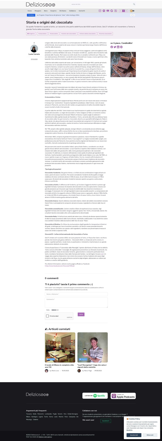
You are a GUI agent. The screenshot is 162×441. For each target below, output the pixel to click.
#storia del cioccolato (68, 33)
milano (28, 417)
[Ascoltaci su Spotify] (104, 11)
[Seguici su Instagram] (100, 11)
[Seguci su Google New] (112, 11)
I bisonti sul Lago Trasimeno (89, 365)
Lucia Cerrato (34, 54)
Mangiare (38, 11)
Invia (81, 314)
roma (51, 417)
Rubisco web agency (45, 437)
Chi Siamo (62, 11)
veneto (60, 414)
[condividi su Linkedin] (118, 47)
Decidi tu (129, 430)
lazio (56, 417)
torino (46, 417)
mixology (29, 419)
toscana (29, 414)
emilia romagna (73, 414)
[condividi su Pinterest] (121, 47)
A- (120, 10)
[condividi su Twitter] (115, 47)
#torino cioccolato (105, 33)
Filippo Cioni (88, 368)
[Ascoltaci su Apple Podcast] (123, 396)
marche (61, 417)
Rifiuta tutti (150, 435)
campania (72, 417)
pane (66, 417)
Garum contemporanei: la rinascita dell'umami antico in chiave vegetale (59, 15)
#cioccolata (42, 33)
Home (30, 11)
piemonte (40, 414)
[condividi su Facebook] (112, 47)
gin (77, 417)
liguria (41, 417)
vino (65, 414)
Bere (45, 11)
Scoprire (53, 11)
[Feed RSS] (115, 11)
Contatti (82, 11)
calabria (35, 419)
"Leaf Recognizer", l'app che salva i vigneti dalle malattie (59, 366)
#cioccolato (54, 33)
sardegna (34, 417)
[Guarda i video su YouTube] (108, 11)
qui (88, 133)
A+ (126, 10)
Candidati (105, 421)
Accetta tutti (134, 435)
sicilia (34, 414)
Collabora (72, 11)
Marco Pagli (55, 371)
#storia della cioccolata (88, 33)
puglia (55, 414)
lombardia (48, 414)
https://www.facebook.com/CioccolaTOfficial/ (60, 266)
